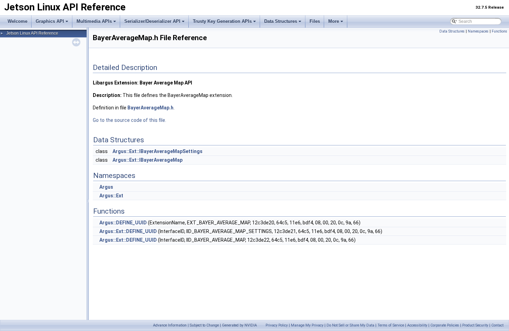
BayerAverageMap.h (150, 107)
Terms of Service (390, 325)
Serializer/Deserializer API (152, 21)
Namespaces (478, 31)
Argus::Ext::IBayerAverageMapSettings (158, 151)
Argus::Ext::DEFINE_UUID (128, 231)
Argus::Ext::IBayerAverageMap (147, 160)
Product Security (475, 325)
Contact (497, 325)
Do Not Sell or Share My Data (350, 325)
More (333, 21)
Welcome (17, 21)
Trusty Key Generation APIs (222, 21)
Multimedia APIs (94, 21)
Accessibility (417, 325)
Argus (106, 187)
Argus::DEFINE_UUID (123, 222)
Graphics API (50, 21)
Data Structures (280, 21)
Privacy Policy (277, 325)
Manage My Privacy (307, 325)
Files (315, 21)
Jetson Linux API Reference (32, 33)
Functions (499, 31)
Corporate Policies (444, 325)
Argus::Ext (111, 195)
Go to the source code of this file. (129, 120)
